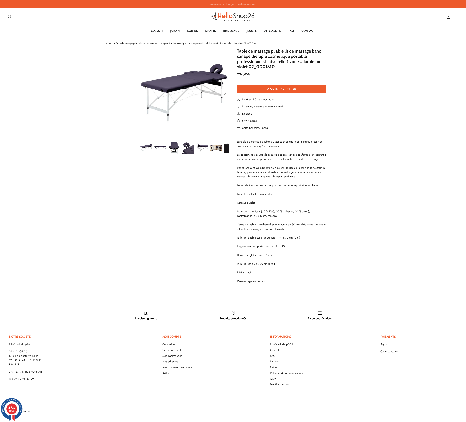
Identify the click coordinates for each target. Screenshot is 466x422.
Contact (274, 350)
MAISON (157, 31)
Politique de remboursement (287, 373)
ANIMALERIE (272, 31)
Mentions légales (280, 384)
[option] (184, 93)
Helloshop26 (23, 411)
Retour (274, 367)
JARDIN (175, 31)
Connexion (168, 344)
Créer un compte (172, 350)
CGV (273, 379)
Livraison (275, 361)
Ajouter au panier (281, 89)
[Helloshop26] (233, 17)
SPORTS (210, 31)
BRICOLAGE (231, 31)
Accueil (109, 43)
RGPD (165, 373)
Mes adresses (170, 361)
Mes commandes (172, 356)
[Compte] (448, 17)
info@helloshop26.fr (21, 344)
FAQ (291, 31)
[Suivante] (225, 93)
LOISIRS (192, 31)
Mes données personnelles (177, 367)
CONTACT (308, 31)
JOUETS (252, 31)
